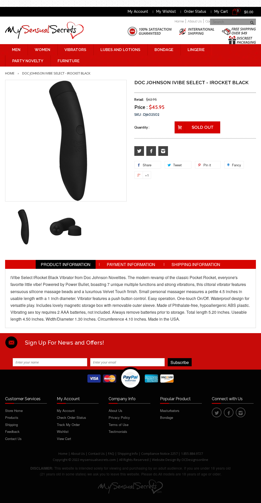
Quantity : (141, 127)
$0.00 (248, 11)
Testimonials (118, 431)
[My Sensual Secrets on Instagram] (163, 151)
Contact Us (13, 438)
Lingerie (196, 49)
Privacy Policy (119, 417)
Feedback (12, 431)
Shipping (11, 424)
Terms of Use (118, 424)
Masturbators (169, 410)
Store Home (14, 410)
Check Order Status (71, 417)
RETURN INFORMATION (130, 273)
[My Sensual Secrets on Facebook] (151, 151)
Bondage (163, 49)
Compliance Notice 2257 (159, 453)
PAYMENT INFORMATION (131, 264)
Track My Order (68, 424)
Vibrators (75, 49)
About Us (195, 21)
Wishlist (63, 431)
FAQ (111, 453)
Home (179, 21)
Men (16, 49)
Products (11, 417)
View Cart (64, 438)
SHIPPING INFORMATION (196, 264)
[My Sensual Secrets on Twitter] (139, 151)
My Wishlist (166, 11)
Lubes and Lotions (120, 49)
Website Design (164, 459)
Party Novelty (27, 61)
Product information (65, 264)
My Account (138, 11)
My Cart (221, 11)
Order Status (195, 11)
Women (42, 49)
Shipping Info (128, 453)
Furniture (69, 61)
